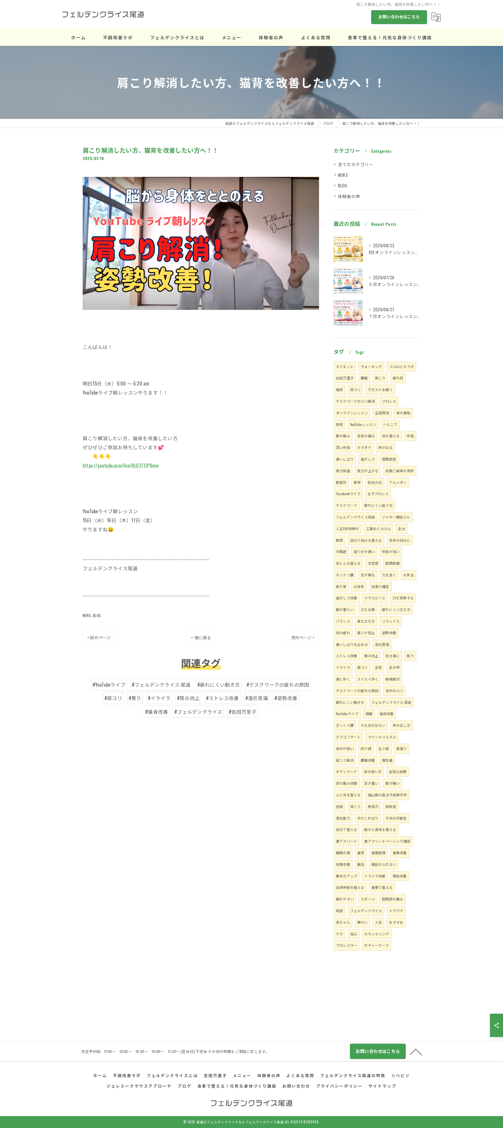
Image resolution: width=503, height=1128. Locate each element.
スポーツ (368, 898)
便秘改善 (400, 875)
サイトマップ (382, 1086)
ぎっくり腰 (345, 725)
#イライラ (159, 697)
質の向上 (371, 655)
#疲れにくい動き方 (218, 684)
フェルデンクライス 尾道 (391, 702)
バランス (343, 621)
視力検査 (343, 470)
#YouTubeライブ (109, 684)
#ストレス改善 (222, 697)
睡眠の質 (343, 852)
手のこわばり (367, 818)
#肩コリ (113, 697)
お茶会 (408, 574)
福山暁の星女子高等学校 (387, 794)
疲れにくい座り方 (378, 505)
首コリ (355, 389)
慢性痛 (387, 760)
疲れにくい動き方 (350, 702)
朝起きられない (383, 864)
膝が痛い (392, 783)
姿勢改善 (389, 632)
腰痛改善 (368, 760)
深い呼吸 (343, 447)
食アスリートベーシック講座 (387, 841)
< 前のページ (99, 637)
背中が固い (345, 748)
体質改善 (343, 864)
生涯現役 (382, 412)
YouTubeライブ (347, 713)
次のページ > (302, 637)
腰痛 (364, 377)
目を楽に (392, 655)
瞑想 (339, 540)
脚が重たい (345, 609)
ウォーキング (371, 366)
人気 (378, 922)
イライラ (343, 667)
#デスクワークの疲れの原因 (278, 684)
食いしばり (345, 458)
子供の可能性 (396, 818)
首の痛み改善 (346, 783)
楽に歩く (343, 678)
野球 (339, 424)
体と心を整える (348, 563)
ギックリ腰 (345, 574)
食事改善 (400, 852)
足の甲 (394, 667)
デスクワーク (346, 505)
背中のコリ (394, 690)
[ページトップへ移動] (416, 1051)
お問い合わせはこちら (399, 16)
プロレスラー (346, 945)
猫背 (339, 389)
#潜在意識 (256, 697)
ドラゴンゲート (348, 736)
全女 (401, 528)
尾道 (339, 910)
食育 (360, 852)
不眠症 (341, 551)
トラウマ (396, 910)
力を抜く (389, 574)
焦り (410, 655)
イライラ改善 (374, 875)
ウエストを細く (380, 389)
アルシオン (398, 482)
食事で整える (382, 887)
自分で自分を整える (366, 540)
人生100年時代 (347, 528)
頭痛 (368, 713)
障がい (362, 922)
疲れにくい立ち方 (396, 609)
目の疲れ (343, 632)
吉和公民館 (398, 771)
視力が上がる (367, 470)
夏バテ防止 (366, 632)
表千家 (341, 586)
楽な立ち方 (366, 621)
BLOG (97, 615)
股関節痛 (392, 563)
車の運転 (403, 412)
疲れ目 (398, 377)
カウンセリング (376, 933)
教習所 (341, 482)
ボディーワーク (376, 945)
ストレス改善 (346, 655)
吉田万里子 (345, 377)
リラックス (391, 621)
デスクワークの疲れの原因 (357, 690)
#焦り (135, 697)
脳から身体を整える (380, 829)
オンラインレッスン (352, 412)
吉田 (339, 806)
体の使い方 (373, 771)
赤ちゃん (343, 922)
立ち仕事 (368, 609)
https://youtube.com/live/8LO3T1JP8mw (121, 465)
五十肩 (383, 748)
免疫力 (373, 806)
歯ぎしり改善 (346, 597)
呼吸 (410, 435)
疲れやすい (345, 898)
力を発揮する (403, 597)
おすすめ (396, 922)
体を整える (391, 435)
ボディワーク (346, 771)
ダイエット (345, 366)
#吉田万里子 (242, 711)
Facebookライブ (348, 493)
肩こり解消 (345, 760)
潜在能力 (343, 818)
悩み (353, 933)
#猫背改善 (156, 711)
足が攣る (368, 574)
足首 (378, 667)
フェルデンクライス (366, 910)
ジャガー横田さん (396, 516)
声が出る (385, 447)
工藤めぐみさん (378, 528)
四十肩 (366, 748)
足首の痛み (366, 435)
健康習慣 (378, 852)
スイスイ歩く (367, 678)
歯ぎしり (368, 458)
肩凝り (401, 748)
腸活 (360, 864)
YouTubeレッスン (363, 424)
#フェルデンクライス (198, 711)
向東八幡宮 (380, 586)
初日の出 (375, 482)
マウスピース (374, 597)
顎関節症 (389, 458)
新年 (357, 482)
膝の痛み (343, 435)
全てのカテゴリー (355, 164)
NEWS (87, 615)
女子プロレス (378, 493)
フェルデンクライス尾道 (355, 516)
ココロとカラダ (401, 366)
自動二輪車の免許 (399, 470)
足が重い (371, 783)
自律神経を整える (350, 887)
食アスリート (346, 841)
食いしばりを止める (352, 644)
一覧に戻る (200, 637)
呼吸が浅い (391, 551)
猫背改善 (387, 713)
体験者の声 (349, 196)
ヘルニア (390, 424)
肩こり (380, 377)
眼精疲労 (392, 678)
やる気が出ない (373, 725)
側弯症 (390, 806)
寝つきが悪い (364, 551)
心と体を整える (348, 794)
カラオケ (364, 447)
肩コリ (362, 667)
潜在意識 (382, 644)
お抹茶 (359, 586)
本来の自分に (399, 540)
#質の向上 (188, 697)
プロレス (389, 401)
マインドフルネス (382, 736)
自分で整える (346, 829)
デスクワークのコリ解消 (355, 401)
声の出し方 (401, 725)
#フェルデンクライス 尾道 (161, 684)
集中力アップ (346, 875)
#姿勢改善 (285, 697)
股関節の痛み (392, 898)
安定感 (373, 563)
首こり (355, 806)
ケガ (339, 933)
